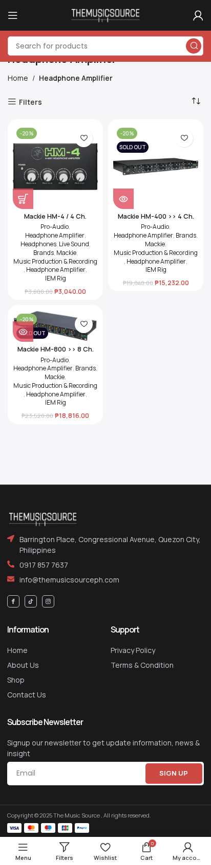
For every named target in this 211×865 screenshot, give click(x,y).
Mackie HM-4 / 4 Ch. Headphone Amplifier (55, 220)
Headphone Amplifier (55, 235)
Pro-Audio (54, 227)
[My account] (198, 15)
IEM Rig (55, 278)
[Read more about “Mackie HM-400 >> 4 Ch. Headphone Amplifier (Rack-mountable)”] (123, 199)
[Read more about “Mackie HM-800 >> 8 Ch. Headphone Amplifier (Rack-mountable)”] (23, 331)
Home (18, 78)
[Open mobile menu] (13, 15)
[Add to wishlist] (84, 138)
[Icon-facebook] (13, 601)
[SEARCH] (193, 46)
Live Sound (74, 244)
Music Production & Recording (55, 262)
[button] (23, 199)
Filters (30, 102)
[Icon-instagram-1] (48, 601)
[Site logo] (105, 14)
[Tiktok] (31, 601)
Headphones (38, 244)
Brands (43, 253)
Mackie (66, 253)
